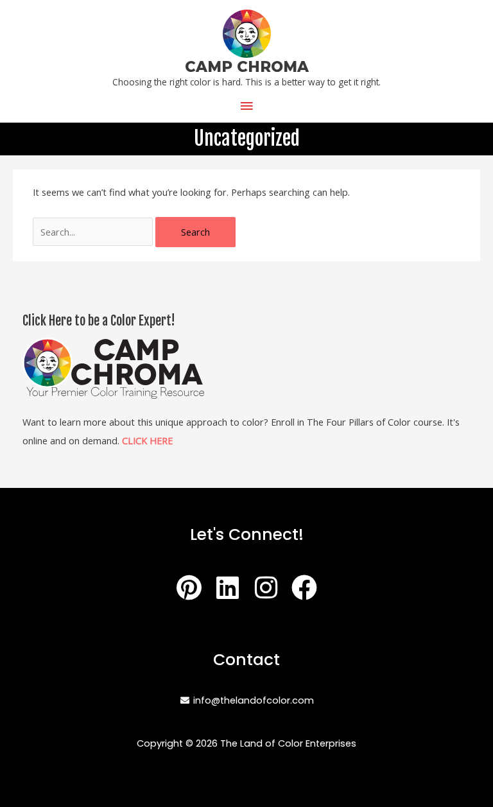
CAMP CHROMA (247, 67)
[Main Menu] (246, 106)
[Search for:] (94, 231)
